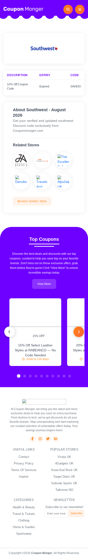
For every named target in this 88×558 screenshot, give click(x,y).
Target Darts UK (64, 476)
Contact (24, 457)
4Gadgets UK (64, 463)
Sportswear (23, 533)
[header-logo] (23, 9)
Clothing (23, 520)
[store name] (21, 160)
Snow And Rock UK (64, 470)
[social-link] (32, 439)
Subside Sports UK (64, 483)
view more (44, 284)
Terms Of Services (24, 470)
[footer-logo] (44, 401)
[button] (18, 376)
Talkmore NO (64, 490)
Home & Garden (24, 527)
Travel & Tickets (23, 514)
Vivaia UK (64, 457)
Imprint (23, 476)
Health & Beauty (24, 507)
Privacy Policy (24, 463)
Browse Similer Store (32, 201)
